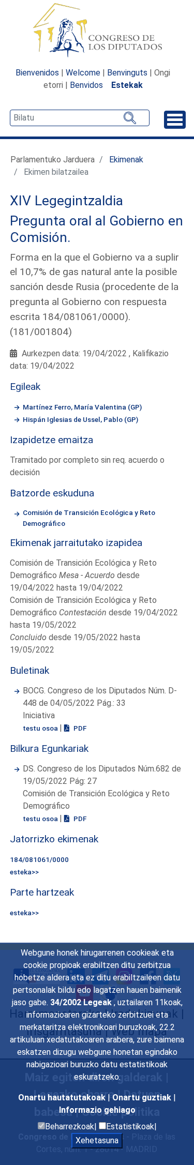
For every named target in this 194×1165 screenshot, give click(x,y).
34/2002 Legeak (82, 1002)
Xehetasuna (97, 1140)
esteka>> (24, 872)
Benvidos (86, 85)
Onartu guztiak (142, 1097)
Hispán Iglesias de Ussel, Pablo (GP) (80, 419)
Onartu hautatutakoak (63, 1097)
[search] (80, 118)
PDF (79, 728)
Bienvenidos (37, 73)
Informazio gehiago (97, 1110)
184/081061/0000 (39, 859)
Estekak (127, 85)
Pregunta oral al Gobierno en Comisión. (96, 229)
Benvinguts (127, 73)
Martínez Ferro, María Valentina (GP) (82, 407)
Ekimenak (126, 159)
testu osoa (41, 728)
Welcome (83, 73)
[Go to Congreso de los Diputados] (97, 30)
